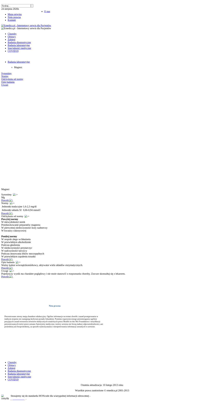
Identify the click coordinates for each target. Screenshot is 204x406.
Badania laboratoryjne (19, 62)
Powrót (5, 200)
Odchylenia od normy (12, 79)
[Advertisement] (10, 137)
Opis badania (8, 82)
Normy (4, 76)
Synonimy (6, 73)
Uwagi (4, 84)
